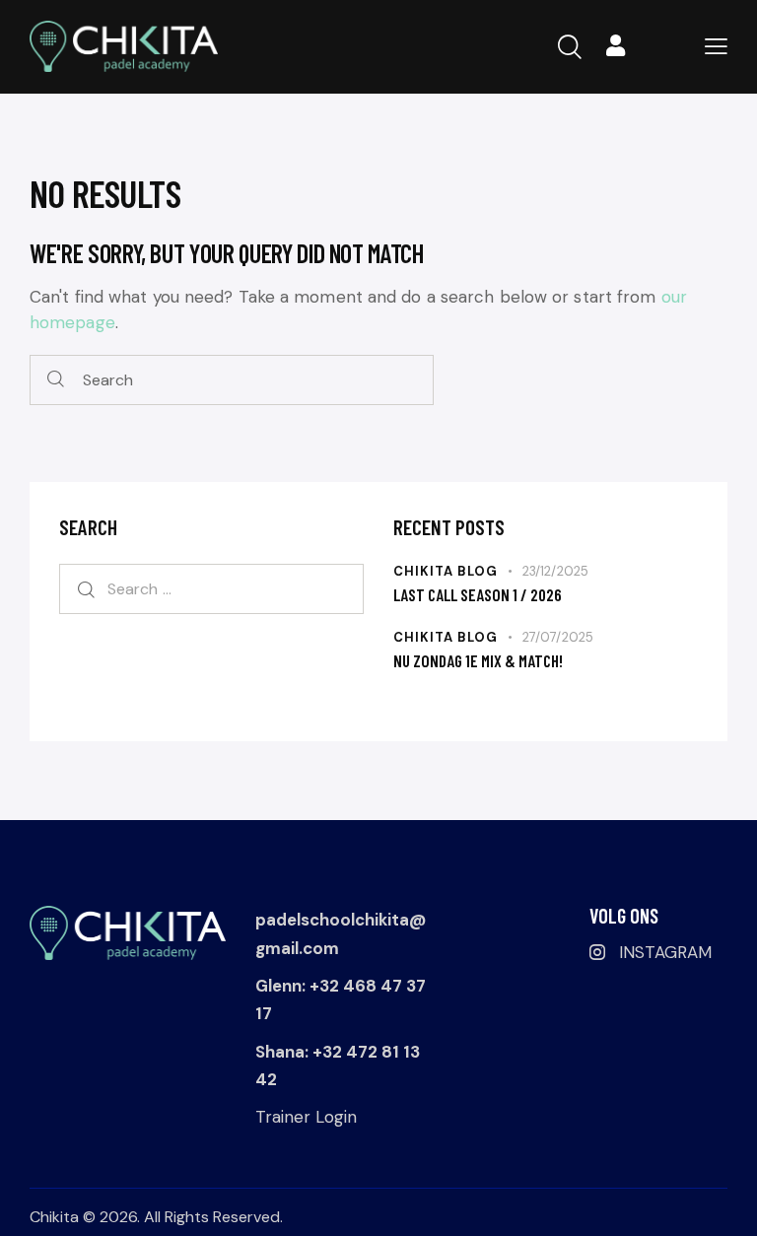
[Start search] (56, 380)
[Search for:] (211, 588)
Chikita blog (445, 571)
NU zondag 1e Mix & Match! (478, 660)
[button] (716, 46)
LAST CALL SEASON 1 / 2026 (477, 594)
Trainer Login (306, 1117)
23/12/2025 (555, 571)
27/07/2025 (557, 637)
